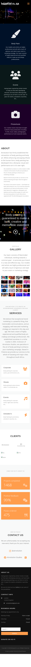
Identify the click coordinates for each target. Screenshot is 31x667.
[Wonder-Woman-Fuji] (12, 278)
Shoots (6, 382)
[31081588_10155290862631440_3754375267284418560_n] (26, 286)
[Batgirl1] (19, 282)
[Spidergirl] (26, 278)
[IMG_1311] (4, 295)
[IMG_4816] (19, 295)
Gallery (18, 587)
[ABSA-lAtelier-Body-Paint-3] (26, 282)
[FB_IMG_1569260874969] (12, 282)
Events (6, 397)
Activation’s (7, 414)
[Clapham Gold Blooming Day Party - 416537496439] (12, 295)
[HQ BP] (4, 278)
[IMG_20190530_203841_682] (12, 290)
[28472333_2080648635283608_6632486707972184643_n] (19, 286)
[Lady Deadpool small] (4, 282)
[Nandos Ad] (19, 278)
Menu (28, 3)
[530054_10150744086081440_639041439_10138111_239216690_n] (4, 290)
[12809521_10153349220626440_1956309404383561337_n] (19, 290)
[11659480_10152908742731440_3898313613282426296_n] (26, 295)
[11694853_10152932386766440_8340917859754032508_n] (12, 286)
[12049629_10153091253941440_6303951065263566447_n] (26, 290)
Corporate (7, 368)
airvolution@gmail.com (13, 603)
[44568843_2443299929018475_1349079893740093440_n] (4, 286)
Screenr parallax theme (11, 651)
